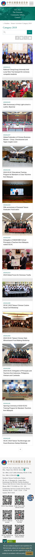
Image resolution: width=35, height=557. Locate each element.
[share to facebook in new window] (17, 38)
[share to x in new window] (26, 38)
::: (3, 23)
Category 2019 (27, 23)
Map (26, 470)
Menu (31, 3)
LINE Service (30, 498)
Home (13, 23)
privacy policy (25, 548)
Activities (18, 23)
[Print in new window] (30, 38)
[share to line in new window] (21, 38)
